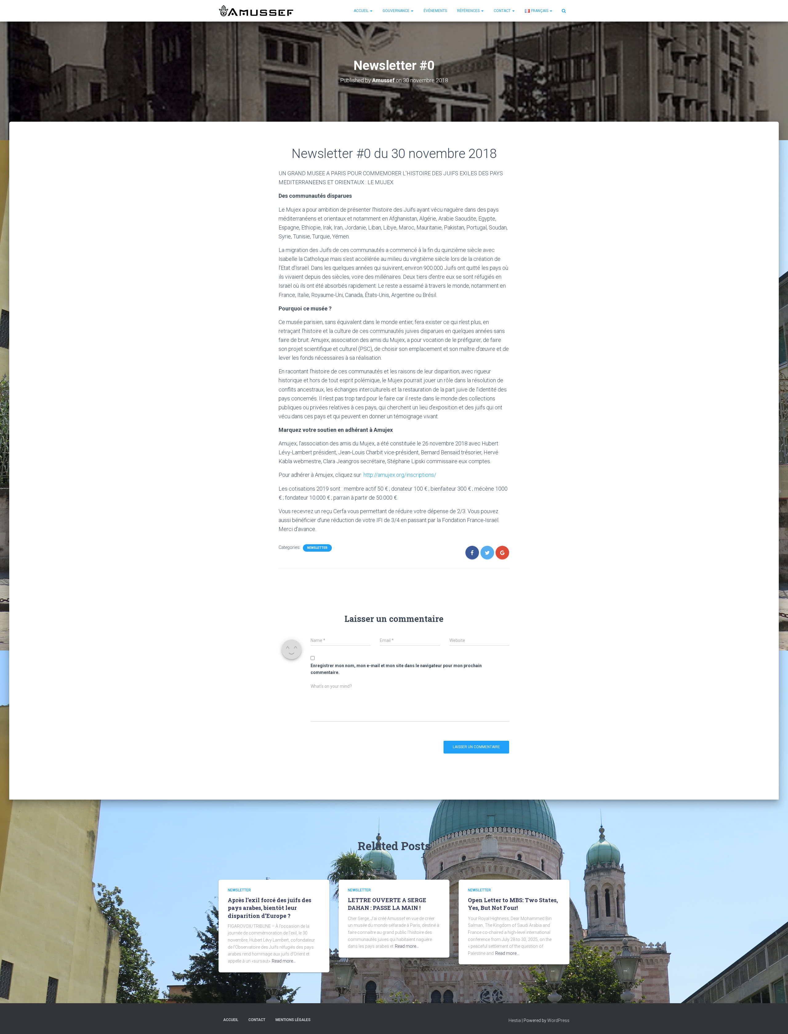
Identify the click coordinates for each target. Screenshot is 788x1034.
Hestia (515, 1020)
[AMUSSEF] (257, 10)
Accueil (361, 11)
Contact (503, 11)
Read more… (284, 961)
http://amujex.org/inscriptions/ (400, 475)
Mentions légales (293, 1020)
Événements (435, 11)
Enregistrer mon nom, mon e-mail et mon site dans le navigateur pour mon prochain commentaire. (396, 669)
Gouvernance (396, 11)
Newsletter (317, 547)
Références (468, 11)
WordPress (558, 1020)
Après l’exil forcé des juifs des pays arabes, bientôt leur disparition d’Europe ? (269, 907)
